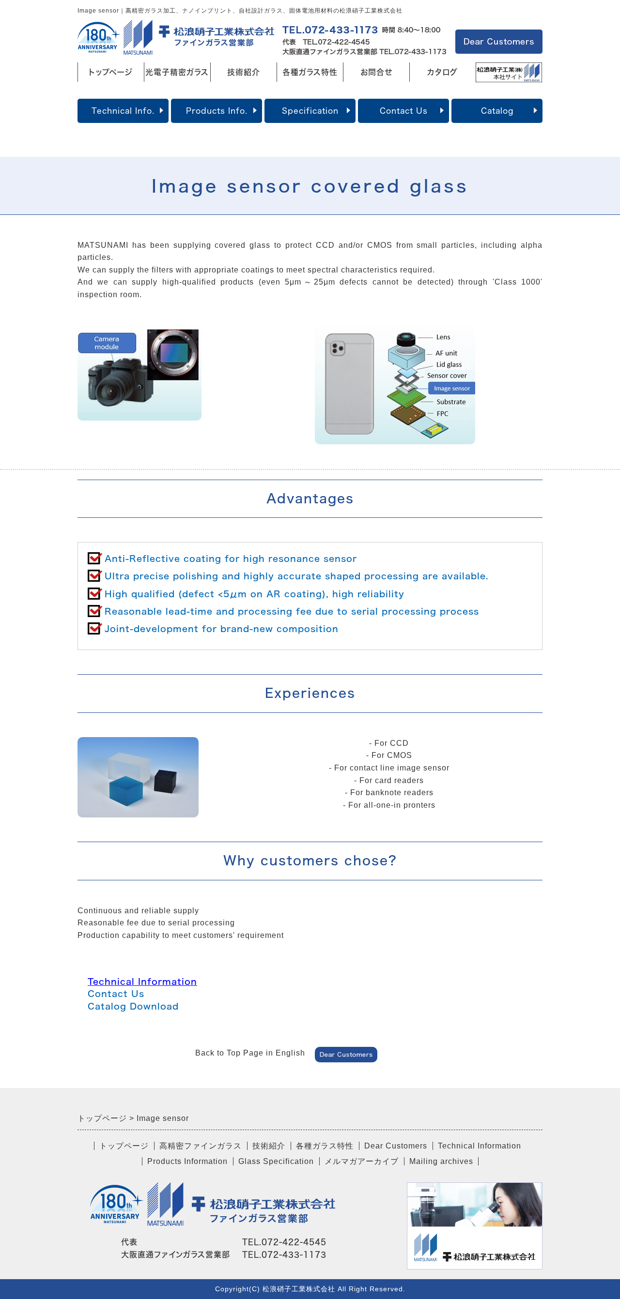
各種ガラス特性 (310, 72)
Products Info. (217, 111)
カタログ (442, 72)
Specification (310, 111)
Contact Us (404, 111)
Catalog (497, 111)
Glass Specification (276, 1161)
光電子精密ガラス (177, 72)
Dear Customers (395, 1146)
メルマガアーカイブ (362, 1161)
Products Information (187, 1161)
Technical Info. (123, 111)
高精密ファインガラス (200, 1146)
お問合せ (376, 72)
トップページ (111, 72)
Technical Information (142, 981)
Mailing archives (441, 1161)
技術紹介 (243, 72)
